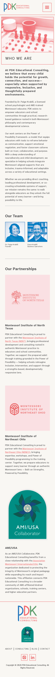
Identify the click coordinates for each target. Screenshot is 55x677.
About (8, 648)
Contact (45, 648)
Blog (34, 648)
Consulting (22, 648)
